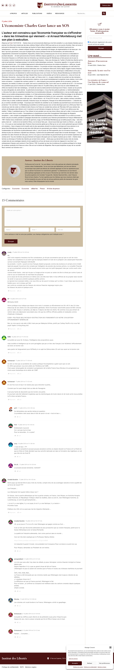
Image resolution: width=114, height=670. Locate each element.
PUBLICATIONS (37, 13)
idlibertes (34, 189)
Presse (42, 189)
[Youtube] (2, 5)
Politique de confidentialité (90, 667)
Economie (16, 189)
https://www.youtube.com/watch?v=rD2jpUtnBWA (31, 540)
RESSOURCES (59, 13)
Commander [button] (97, 137)
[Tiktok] (14, 5)
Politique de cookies (78, 667)
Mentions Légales (102, 667)
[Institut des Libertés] (57, 5)
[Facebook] (6, 5)
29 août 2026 (92, 65)
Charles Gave (101, 65)
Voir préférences (104, 663)
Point (11, 43)
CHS (9, 337)
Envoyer (11, 241)
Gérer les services (73, 658)
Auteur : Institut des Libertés (39, 160)
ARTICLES (24, 13)
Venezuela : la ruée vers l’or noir (99, 71)
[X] (10, 5)
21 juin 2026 (91, 84)
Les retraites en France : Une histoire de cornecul (98, 81)
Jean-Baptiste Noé (102, 75)
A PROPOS (13, 13)
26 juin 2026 (91, 75)
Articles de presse (53, 189)
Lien (20, 291)
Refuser (89, 663)
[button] (110, 647)
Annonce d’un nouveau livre (97, 62)
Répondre (12, 291)
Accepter (75, 663)
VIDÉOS (49, 13)
